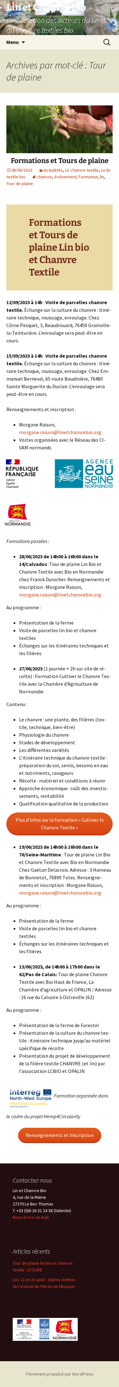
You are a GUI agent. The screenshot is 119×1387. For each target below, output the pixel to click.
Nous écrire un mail (31, 1217)
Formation (88, 177)
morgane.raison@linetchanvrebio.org (60, 432)
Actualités (53, 170)
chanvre (44, 177)
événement (65, 177)
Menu (12, 42)
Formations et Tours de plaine (60, 160)
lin (102, 177)
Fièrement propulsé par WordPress (59, 1374)
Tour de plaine (19, 183)
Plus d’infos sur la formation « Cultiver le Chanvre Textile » (60, 824)
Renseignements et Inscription (60, 1135)
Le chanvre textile (82, 170)
